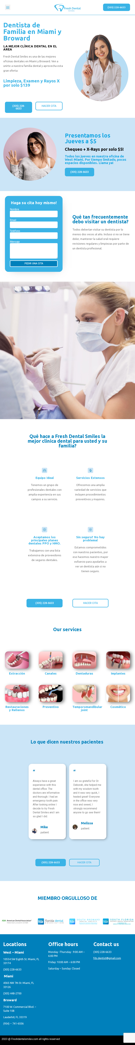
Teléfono (15, 231)
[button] (7, 7)
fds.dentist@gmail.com (107, 958)
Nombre (14, 209)
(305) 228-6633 (12, 969)
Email (13, 220)
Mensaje (15, 242)
